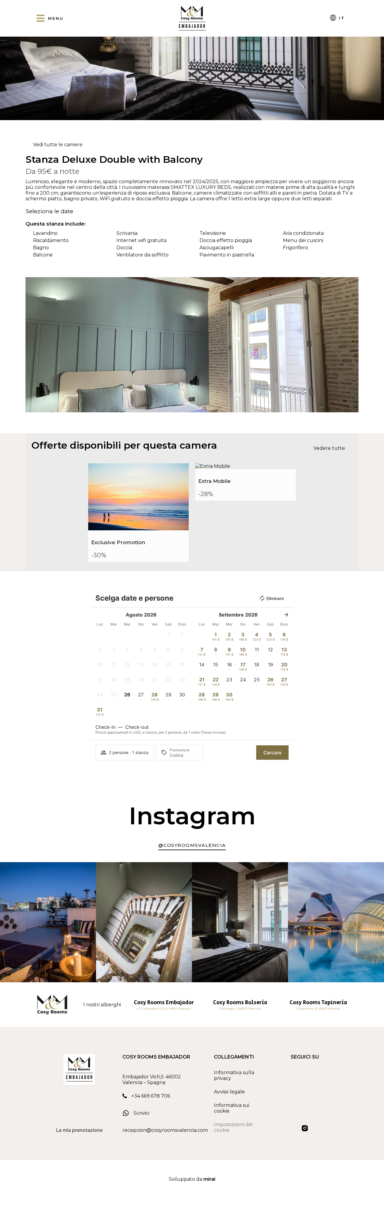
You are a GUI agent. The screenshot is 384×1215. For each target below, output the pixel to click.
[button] (31, 345)
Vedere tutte (329, 448)
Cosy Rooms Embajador (164, 1003)
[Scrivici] (125, 1113)
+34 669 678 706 (150, 1096)
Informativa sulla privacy (234, 1075)
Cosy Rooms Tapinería (318, 1003)
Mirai (209, 1179)
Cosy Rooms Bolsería (240, 1003)
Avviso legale (229, 1092)
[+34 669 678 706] (124, 1096)
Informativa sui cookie (231, 1108)
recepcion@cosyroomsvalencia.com (165, 1130)
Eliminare (275, 598)
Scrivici (141, 1113)
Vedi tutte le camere (57, 144)
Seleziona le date (49, 211)
